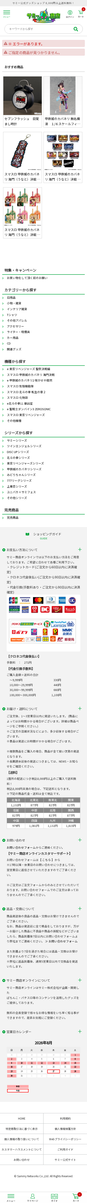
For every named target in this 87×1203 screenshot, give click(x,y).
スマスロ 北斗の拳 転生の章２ (26, 392)
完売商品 (13, 517)
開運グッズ (14, 349)
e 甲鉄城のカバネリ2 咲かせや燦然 (29, 380)
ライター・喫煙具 (18, 332)
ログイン (70, 16)
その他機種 (14, 420)
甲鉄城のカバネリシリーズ (24, 469)
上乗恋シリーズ (17, 486)
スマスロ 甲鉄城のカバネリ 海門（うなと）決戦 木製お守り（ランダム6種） (22, 232)
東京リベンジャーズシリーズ (25, 463)
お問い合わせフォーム (21, 847)
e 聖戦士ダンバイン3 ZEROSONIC (29, 409)
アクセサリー (15, 326)
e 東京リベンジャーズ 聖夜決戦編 (28, 369)
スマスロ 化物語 (17, 397)
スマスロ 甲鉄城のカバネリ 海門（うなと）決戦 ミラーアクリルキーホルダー (22, 177)
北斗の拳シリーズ (18, 457)
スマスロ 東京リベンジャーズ (26, 415)
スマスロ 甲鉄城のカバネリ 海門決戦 (31, 375)
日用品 (11, 297)
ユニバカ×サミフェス (21, 492)
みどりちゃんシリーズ (21, 475)
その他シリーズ (17, 498)
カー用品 (13, 338)
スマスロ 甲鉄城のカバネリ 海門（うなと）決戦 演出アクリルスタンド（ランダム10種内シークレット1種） (63, 177)
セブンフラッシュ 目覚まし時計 (21, 121)
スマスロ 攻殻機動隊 (20, 386)
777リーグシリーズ (19, 480)
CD (9, 343)
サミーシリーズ (17, 440)
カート (81, 14)
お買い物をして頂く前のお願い (27, 278)
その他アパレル (17, 320)
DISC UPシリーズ (18, 452)
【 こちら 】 (46, 860)
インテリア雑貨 (17, 309)
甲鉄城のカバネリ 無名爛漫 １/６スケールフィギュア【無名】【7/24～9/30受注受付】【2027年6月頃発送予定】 (62, 121)
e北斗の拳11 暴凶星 (20, 403)
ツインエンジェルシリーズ (24, 446)
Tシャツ (12, 315)
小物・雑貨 (14, 303)
